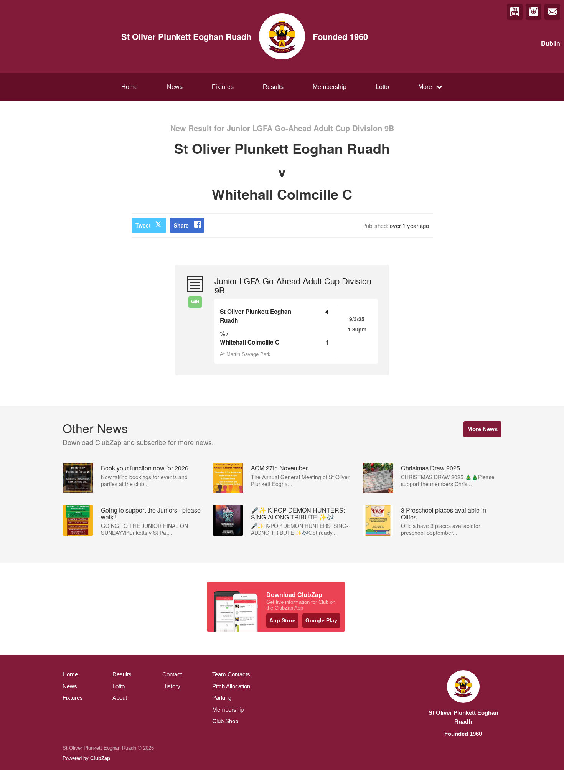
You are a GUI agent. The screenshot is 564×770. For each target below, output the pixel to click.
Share (181, 225)
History (171, 686)
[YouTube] (515, 12)
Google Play (321, 620)
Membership (329, 87)
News (175, 87)
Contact (172, 674)
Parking (221, 697)
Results (273, 87)
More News (482, 429)
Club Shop (225, 721)
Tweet (143, 225)
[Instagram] (533, 12)
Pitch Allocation (231, 686)
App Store (282, 620)
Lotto (382, 87)
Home (129, 87)
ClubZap (100, 758)
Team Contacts (231, 674)
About (119, 697)
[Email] (552, 12)
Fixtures (223, 87)
